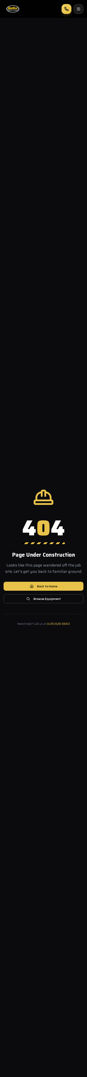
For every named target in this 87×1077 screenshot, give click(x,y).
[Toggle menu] (78, 9)
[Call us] (66, 9)
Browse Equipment (47, 598)
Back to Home (47, 586)
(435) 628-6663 (58, 623)
